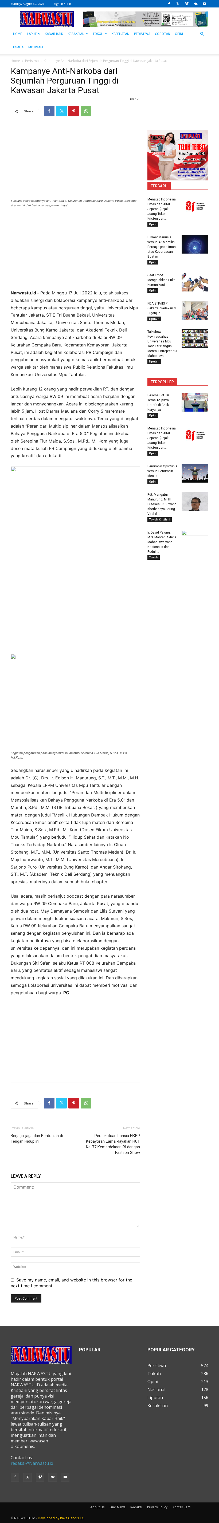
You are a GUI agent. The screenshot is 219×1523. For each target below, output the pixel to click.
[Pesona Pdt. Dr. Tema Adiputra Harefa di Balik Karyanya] (195, 402)
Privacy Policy (157, 1507)
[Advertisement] (75, 252)
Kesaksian (76, 34)
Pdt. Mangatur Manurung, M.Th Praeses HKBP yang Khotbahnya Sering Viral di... (162, 504)
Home (15, 60)
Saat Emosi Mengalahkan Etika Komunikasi (161, 280)
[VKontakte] (195, 3)
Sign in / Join (62, 4)
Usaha (18, 47)
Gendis (73, 1518)
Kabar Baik (54, 34)
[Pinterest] (73, 111)
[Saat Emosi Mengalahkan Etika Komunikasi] (195, 282)
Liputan (154, 319)
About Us (97, 1507)
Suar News (117, 1507)
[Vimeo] (187, 3)
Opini (179, 34)
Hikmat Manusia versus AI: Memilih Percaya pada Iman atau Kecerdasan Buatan (161, 246)
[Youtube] (204, 3)
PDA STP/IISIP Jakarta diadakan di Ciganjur (162, 308)
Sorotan (162, 34)
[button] (201, 34)
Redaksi (136, 1507)
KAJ (82, 1518)
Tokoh (98, 34)
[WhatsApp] (86, 111)
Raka (63, 1518)
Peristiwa (142, 34)
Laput (32, 34)
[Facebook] (169, 3)
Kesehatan (120, 34)
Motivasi (35, 47)
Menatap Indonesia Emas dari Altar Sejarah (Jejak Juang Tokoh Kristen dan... (161, 209)
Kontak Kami (182, 1507)
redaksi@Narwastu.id (32, 1463)
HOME (17, 34)
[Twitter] (178, 3)
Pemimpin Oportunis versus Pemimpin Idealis (162, 471)
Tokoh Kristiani (159, 519)
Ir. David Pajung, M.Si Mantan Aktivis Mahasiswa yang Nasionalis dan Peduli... (161, 542)
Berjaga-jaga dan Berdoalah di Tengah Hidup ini (37, 1138)
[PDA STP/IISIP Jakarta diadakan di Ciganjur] (195, 310)
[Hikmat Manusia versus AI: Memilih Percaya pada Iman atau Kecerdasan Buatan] (195, 244)
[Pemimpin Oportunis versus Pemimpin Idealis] (195, 473)
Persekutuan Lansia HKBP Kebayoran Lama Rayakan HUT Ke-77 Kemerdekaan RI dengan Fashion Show (113, 1144)
